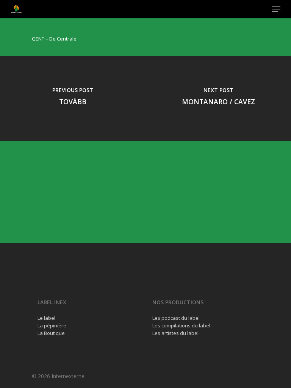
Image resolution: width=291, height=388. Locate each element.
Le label (46, 317)
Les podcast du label (176, 317)
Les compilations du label (181, 325)
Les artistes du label (175, 333)
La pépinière (52, 325)
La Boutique (51, 333)
